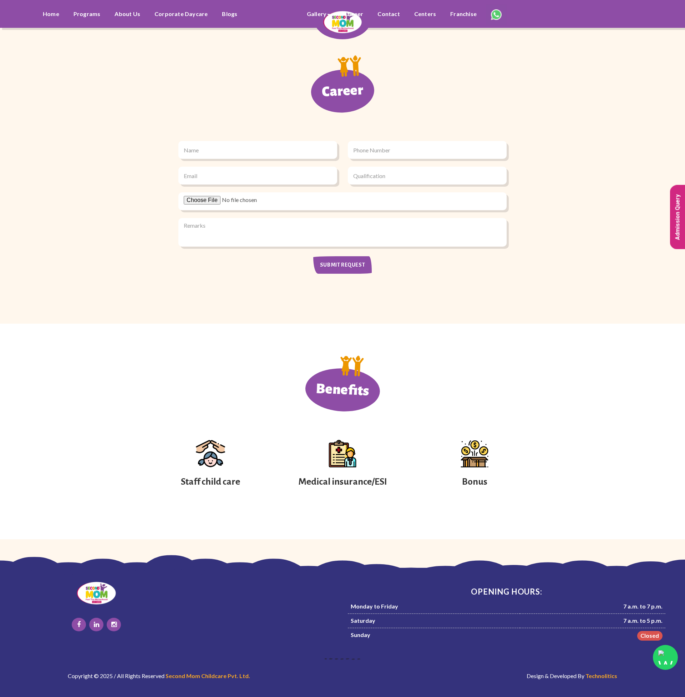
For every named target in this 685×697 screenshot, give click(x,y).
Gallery (316, 13)
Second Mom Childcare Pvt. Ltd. (208, 675)
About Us (127, 13)
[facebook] (79, 624)
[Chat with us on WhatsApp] (665, 657)
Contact (388, 13)
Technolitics (601, 675)
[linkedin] (96, 624)
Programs (87, 13)
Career (353, 13)
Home (51, 13)
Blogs (229, 13)
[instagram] (114, 624)
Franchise (463, 13)
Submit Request (342, 265)
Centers (425, 13)
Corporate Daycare (181, 13)
